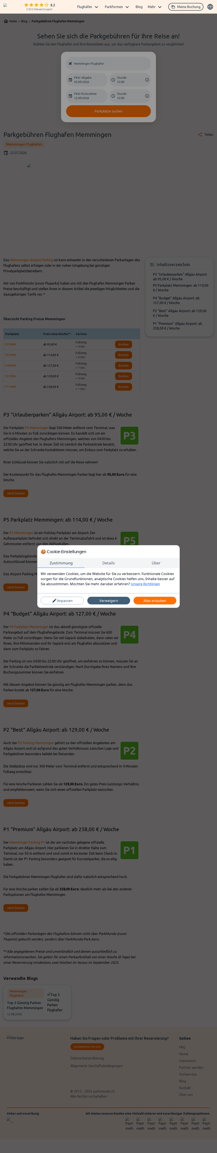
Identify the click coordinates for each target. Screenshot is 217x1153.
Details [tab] (108, 562)
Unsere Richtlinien (145, 584)
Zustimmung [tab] (61, 562)
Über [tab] (156, 562)
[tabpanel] (108, 578)
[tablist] (108, 563)
